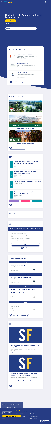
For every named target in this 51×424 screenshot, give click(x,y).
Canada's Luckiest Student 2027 (18, 305)
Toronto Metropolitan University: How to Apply (27, 181)
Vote (25, 244)
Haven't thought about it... (17, 236)
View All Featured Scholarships (19, 315)
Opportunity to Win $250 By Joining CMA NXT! (22, 277)
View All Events (15, 205)
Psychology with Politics (22, 72)
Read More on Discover (17, 386)
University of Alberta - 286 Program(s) (25, 143)
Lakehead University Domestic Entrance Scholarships (23, 289)
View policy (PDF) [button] (7, 412)
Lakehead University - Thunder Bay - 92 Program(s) (25, 112)
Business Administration (22, 63)
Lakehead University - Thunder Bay (19, 294)
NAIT (12, 352)
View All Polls (25, 248)
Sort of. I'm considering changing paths (20, 235)
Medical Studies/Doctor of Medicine (25, 54)
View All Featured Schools (18, 148)
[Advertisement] (25, 399)
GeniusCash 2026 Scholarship (18, 265)
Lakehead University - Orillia (17, 292)
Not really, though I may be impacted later (21, 238)
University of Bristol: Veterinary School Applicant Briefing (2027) (25, 192)
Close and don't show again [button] (12, 416)
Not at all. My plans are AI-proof (19, 240)
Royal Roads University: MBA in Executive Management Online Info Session (26, 172)
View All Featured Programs (17, 82)
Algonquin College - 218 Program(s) (25, 128)
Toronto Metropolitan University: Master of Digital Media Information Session (26, 162)
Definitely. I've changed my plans (19, 233)
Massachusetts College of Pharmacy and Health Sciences (24, 380)
